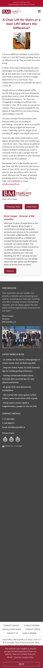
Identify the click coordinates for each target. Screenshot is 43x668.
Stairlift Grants (11, 625)
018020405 (15, 181)
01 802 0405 (9, 419)
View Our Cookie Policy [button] (23, 657)
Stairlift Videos (32, 629)
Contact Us (12, 633)
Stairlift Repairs (32, 625)
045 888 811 (9, 423)
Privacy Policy (8, 433)
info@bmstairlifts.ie (10, 184)
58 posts (10, 271)
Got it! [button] (21, 664)
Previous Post (13, 206)
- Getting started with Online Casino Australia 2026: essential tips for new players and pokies (18, 379)
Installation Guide (12, 629)
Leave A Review (29, 633)
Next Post (31, 206)
